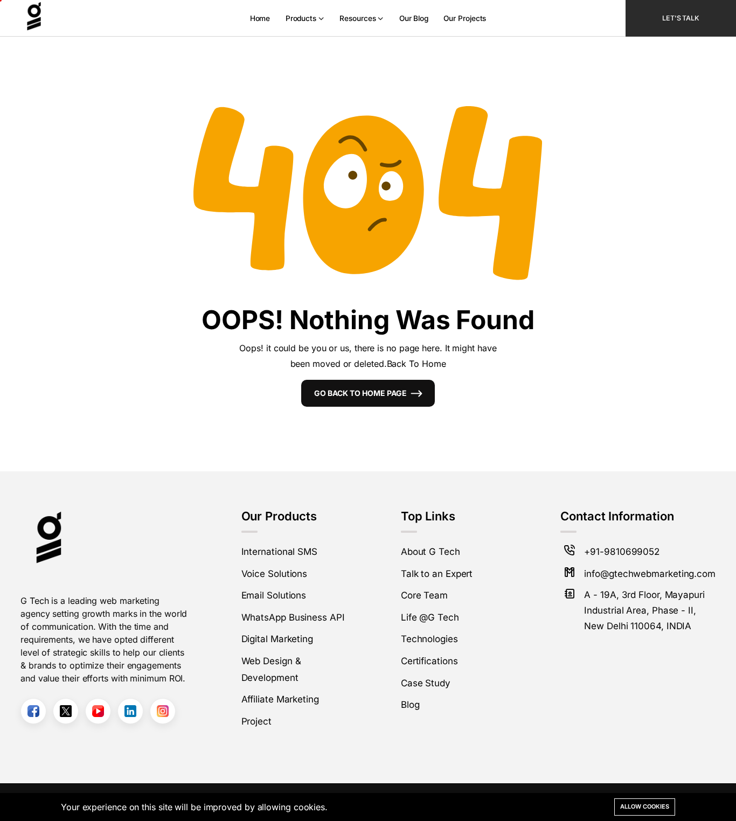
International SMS (279, 551)
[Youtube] (98, 711)
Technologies (429, 639)
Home (260, 18)
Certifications (429, 661)
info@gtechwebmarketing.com (650, 573)
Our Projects (464, 18)
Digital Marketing (277, 639)
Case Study (425, 683)
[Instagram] (163, 711)
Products (301, 18)
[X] (66, 711)
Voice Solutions (274, 573)
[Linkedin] (130, 711)
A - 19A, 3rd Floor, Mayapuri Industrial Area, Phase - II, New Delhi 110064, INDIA (644, 610)
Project (256, 721)
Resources (357, 18)
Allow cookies (644, 806)
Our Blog (413, 18)
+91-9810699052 (621, 551)
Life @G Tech (430, 617)
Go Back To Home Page (360, 393)
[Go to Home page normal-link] (47, 19)
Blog (410, 704)
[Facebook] (33, 711)
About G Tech (430, 551)
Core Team (424, 595)
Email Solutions (274, 595)
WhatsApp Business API (293, 617)
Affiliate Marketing (280, 699)
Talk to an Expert (437, 573)
